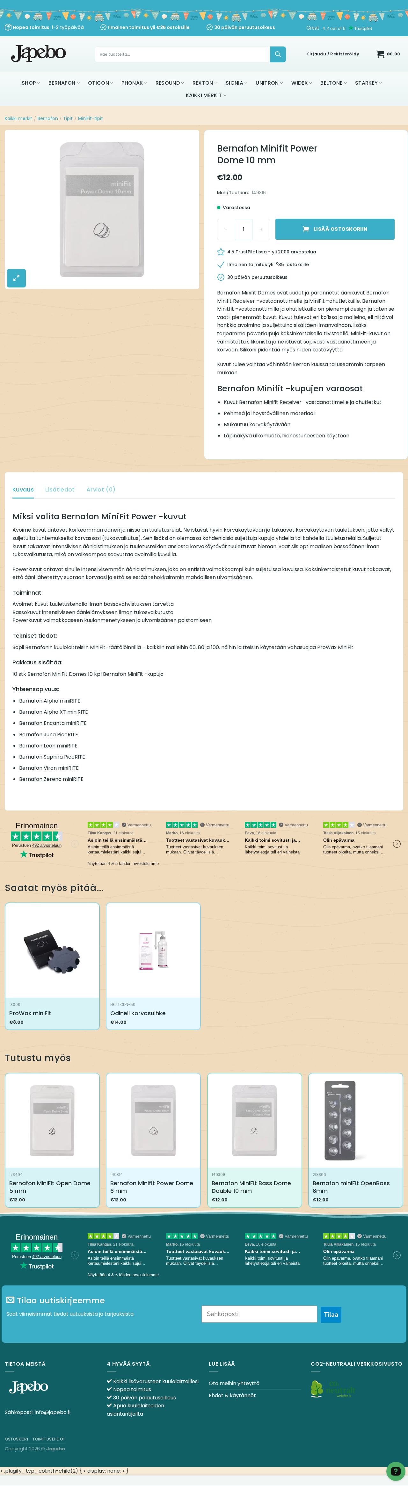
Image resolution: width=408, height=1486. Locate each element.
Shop (29, 83)
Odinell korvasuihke (138, 1013)
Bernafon (62, 83)
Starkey (366, 83)
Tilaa (331, 1314)
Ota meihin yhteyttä (234, 1383)
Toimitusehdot (49, 1439)
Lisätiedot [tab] (60, 489)
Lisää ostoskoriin (341, 229)
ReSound (168, 83)
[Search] (278, 54)
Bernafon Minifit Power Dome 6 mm (151, 1186)
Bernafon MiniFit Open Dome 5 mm (50, 1186)
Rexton (203, 83)
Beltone (331, 83)
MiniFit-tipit (90, 118)
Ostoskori (16, 1439)
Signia (234, 83)
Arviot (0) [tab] (101, 489)
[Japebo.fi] (39, 54)
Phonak (132, 83)
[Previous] (5, 1143)
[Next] (403, 1143)
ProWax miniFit (30, 1013)
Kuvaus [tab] (23, 489)
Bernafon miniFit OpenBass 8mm (351, 1186)
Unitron (267, 83)
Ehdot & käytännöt (232, 1395)
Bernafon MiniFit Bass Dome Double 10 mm (251, 1186)
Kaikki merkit (204, 95)
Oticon (98, 83)
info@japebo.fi (52, 1412)
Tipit (68, 118)
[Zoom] (16, 278)
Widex (299, 83)
